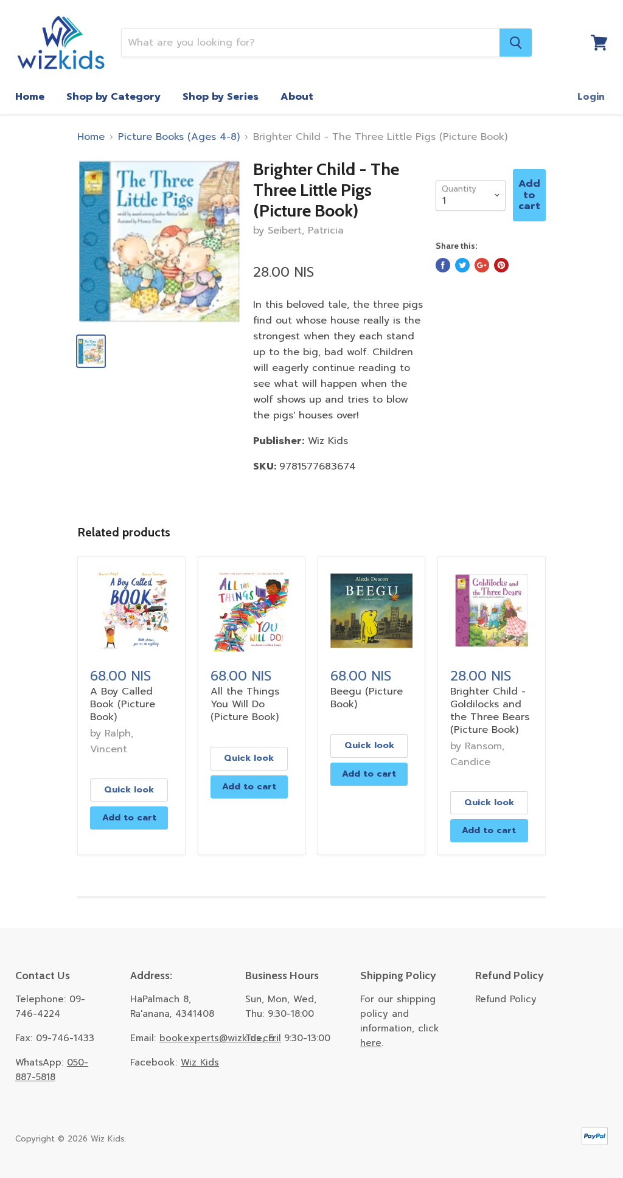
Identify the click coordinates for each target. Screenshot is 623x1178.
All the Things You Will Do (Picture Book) (245, 704)
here (370, 1043)
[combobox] (310, 43)
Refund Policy (506, 999)
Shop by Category (113, 96)
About (296, 96)
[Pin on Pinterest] (501, 265)
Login (591, 96)
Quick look (129, 789)
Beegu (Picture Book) (366, 698)
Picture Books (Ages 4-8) (179, 136)
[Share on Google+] (482, 265)
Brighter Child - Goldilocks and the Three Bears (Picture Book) (489, 710)
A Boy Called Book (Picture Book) (122, 704)
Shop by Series (221, 96)
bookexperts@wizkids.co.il (220, 1038)
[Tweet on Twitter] (462, 265)
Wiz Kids (200, 1062)
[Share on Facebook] (443, 265)
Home (29, 96)
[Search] (515, 43)
